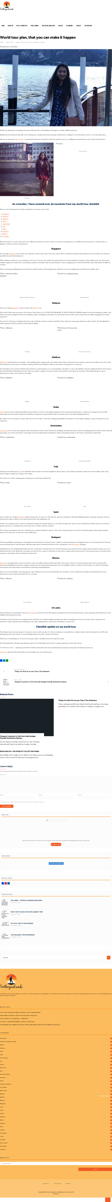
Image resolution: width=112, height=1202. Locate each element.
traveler (21, 139)
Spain (4, 229)
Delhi (1, 1051)
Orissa (1, 1107)
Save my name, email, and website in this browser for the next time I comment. (23, 802)
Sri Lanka (5, 236)
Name (2, 795)
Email (41, 795)
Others (2, 1110)
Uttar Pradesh (3, 1143)
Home (3, 26)
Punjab (2, 1113)
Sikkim (2, 1120)
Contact (78, 26)
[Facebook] (2, 20)
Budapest (5, 231)
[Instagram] (5, 20)
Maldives (5, 219)
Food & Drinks (35, 26)
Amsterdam (6, 224)
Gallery (60, 26)
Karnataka (2, 1077)
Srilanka (2, 1129)
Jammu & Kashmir (5, 1074)
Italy (3, 226)
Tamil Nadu (3, 1133)
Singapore (5, 214)
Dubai (4, 221)
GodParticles (56, 1193)
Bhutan (4, 234)
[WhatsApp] (7, 660)
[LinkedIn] (7, 20)
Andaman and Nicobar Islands (8, 1041)
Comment (3, 774)
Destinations (88, 26)
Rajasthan (2, 1116)
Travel (2, 1136)
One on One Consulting (48, 26)
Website (80, 795)
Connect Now (56, 844)
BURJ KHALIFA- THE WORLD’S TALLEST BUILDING (19, 751)
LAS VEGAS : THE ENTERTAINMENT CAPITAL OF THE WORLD (17, 1021)
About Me (10, 26)
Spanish (21, 517)
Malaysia (5, 216)
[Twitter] (4, 660)
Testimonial (69, 26)
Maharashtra (3, 1090)
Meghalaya (3, 1103)
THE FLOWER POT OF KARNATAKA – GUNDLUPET (14, 1018)
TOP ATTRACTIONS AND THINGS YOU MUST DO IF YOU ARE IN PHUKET (20, 1012)
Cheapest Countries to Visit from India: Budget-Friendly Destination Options (41, 681)
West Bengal (3, 1146)
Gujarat (2, 1064)
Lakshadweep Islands (5, 1084)
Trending (2, 1139)
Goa (1, 1061)
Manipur (2, 1100)
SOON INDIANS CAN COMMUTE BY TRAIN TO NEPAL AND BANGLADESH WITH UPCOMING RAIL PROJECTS (30, 1024)
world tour (9, 42)
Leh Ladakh (3, 1087)
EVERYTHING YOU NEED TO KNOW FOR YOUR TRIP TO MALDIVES (18, 1015)
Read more (3, 652)
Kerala (2, 1080)
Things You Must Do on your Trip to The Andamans (32, 671)
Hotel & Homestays (21, 26)
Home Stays (3, 1067)
